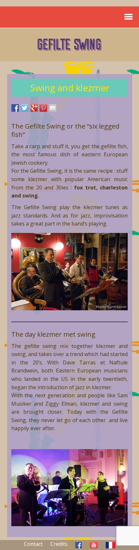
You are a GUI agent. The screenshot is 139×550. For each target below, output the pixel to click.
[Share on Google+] (34, 108)
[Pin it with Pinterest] (43, 108)
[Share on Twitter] (24, 108)
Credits (59, 543)
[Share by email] (53, 108)
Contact (33, 543)
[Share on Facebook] (15, 108)
